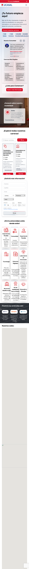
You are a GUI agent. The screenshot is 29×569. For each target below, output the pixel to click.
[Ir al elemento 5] (15, 56)
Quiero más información (14, 90)
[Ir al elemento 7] (18, 56)
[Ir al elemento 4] (14, 56)
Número (19, 203)
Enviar (14, 213)
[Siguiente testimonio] (24, 40)
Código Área (13, 204)
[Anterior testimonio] (21, 40)
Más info (8, 174)
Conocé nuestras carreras (11, 30)
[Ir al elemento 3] (13, 56)
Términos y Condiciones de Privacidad (11, 209)
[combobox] (5, 205)
